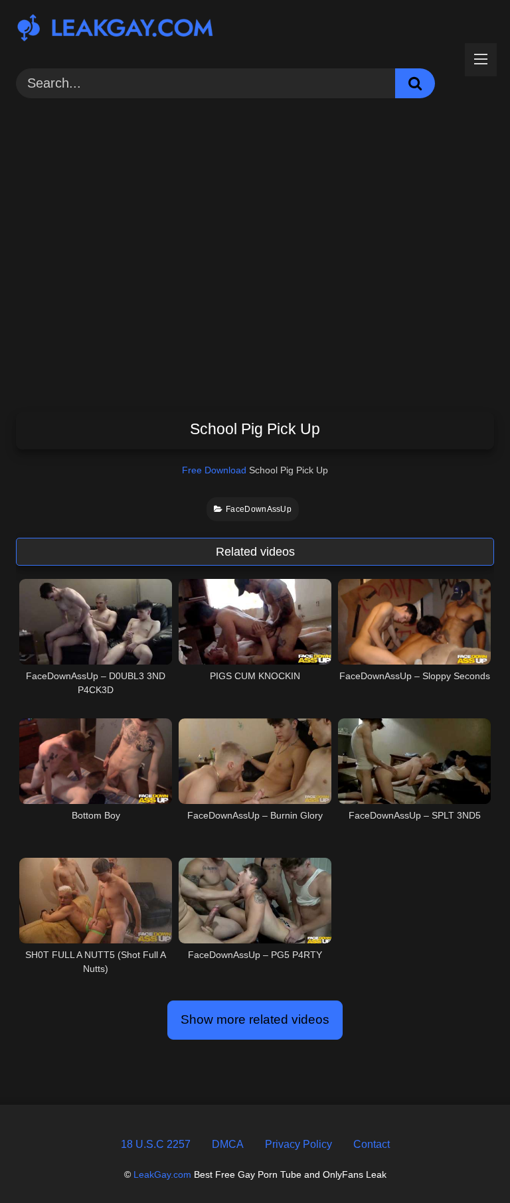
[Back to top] (468, 1162)
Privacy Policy (298, 1144)
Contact (371, 1144)
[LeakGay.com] (255, 29)
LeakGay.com (162, 1174)
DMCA (228, 1144)
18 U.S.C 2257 (156, 1144)
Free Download (214, 470)
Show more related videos (255, 1019)
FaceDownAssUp (259, 509)
